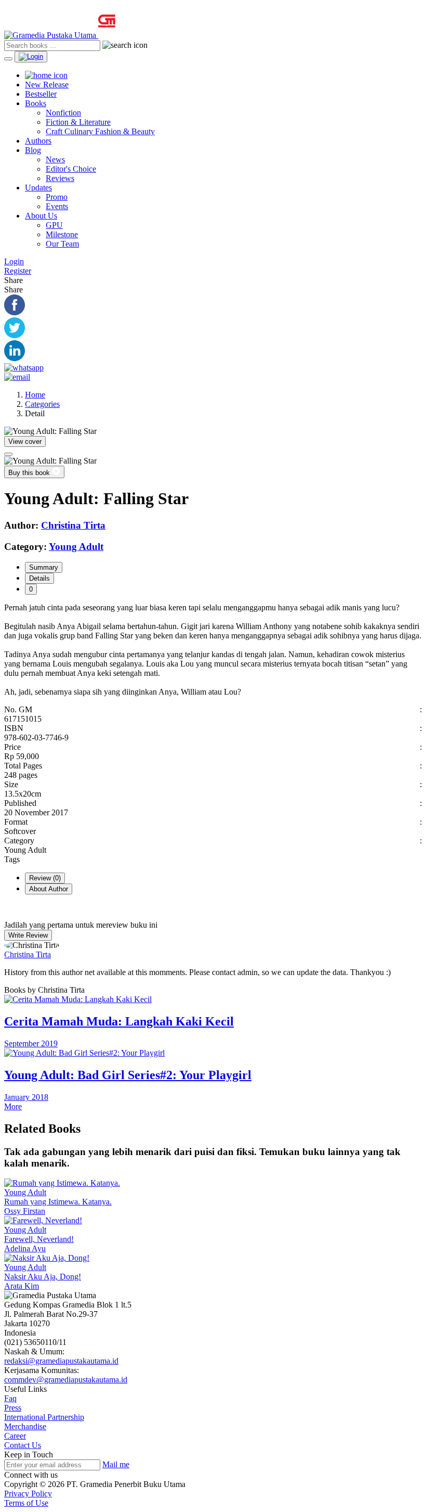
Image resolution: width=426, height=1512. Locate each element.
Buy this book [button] (30, 473)
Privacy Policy (28, 1493)
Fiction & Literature (78, 122)
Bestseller (41, 93)
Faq (10, 1398)
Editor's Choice (71, 168)
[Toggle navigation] (8, 58)
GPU (54, 225)
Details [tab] (39, 578)
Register (17, 270)
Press (12, 1407)
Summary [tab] (43, 567)
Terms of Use (26, 1502)
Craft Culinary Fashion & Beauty (100, 131)
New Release (47, 84)
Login (14, 261)
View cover (25, 441)
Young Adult (25, 1192)
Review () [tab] (45, 878)
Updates (38, 187)
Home (35, 394)
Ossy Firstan (24, 1211)
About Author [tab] (48, 889)
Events (57, 206)
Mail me (115, 1464)
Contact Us (22, 1445)
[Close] (8, 454)
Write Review (28, 935)
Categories (42, 404)
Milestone (62, 234)
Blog (33, 150)
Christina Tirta (27, 954)
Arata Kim (21, 1286)
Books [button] (35, 103)
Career (15, 1435)
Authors (38, 140)
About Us (41, 215)
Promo (57, 197)
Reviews (60, 178)
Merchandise (25, 1426)
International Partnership (44, 1417)
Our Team (62, 243)
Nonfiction (63, 112)
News (55, 159)
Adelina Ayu (25, 1248)
